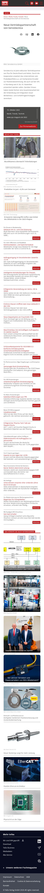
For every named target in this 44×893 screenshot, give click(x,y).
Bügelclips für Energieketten (14, 499)
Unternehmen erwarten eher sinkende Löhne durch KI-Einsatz (21, 484)
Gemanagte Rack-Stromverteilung (16, 367)
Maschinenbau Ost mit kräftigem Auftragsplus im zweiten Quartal (21, 331)
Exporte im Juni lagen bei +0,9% (16, 455)
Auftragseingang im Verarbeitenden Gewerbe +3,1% (21, 259)
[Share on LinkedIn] (32, 34)
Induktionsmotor (10, 412)
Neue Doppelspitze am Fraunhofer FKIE (18, 317)
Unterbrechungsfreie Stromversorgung (18, 382)
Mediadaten (7, 851)
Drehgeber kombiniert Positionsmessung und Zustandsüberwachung (21, 719)
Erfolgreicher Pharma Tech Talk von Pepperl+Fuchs (17, 424)
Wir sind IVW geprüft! (11, 840)
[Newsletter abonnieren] (39, 848)
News (7, 13)
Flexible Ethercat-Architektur (14, 786)
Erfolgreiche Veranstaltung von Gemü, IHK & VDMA (20, 290)
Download (7, 844)
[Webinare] (39, 861)
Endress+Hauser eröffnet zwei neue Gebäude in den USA (22, 305)
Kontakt (6, 885)
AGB (28, 877)
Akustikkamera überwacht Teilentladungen (20, 162)
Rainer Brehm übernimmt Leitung (16, 468)
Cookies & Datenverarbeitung (28, 881)
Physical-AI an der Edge (12, 819)
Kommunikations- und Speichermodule (18, 245)
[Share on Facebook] (38, 34)
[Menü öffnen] (41, 3)
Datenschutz (19, 877)
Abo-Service (7, 855)
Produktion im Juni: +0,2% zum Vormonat (19, 189)
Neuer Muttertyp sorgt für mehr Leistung (19, 753)
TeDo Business (8, 848)
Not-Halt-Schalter (10, 514)
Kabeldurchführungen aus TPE (15, 397)
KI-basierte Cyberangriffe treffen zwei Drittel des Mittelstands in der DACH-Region (21, 218)
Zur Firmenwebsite (28, 126)
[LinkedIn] (39, 842)
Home (5, 17)
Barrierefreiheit (9, 881)
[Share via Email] (27, 34)
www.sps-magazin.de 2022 (17, 117)
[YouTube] (39, 855)
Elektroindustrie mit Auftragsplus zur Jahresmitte (18, 440)
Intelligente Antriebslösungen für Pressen (19, 273)
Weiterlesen (36, 238)
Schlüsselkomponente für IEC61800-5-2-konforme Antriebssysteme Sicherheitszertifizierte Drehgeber (19, 349)
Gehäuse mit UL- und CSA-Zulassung (17, 230)
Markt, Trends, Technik (16, 17)
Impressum (7, 877)
